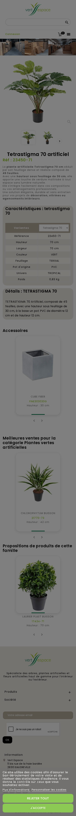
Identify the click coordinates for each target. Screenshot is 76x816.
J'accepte (38, 808)
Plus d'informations (16, 789)
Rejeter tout (38, 798)
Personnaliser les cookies (49, 789)
